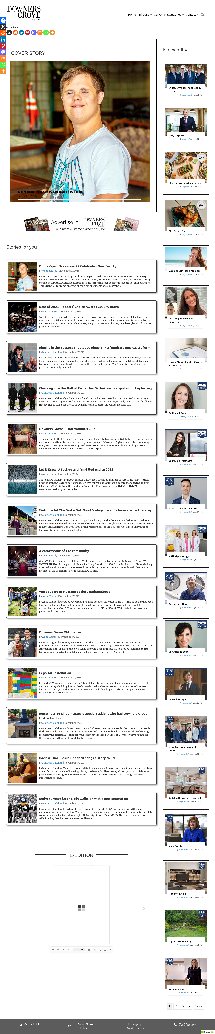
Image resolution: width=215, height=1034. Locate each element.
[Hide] (1, 77)
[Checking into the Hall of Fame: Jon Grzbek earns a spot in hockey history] (81, 398)
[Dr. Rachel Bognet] (186, 402)
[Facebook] (3, 20)
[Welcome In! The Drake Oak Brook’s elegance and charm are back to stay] (81, 520)
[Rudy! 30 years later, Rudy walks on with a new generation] (81, 808)
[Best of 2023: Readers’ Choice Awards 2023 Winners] (81, 317)
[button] (151, 14)
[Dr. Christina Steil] (186, 641)
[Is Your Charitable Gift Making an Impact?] (186, 357)
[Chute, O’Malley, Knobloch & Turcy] (186, 83)
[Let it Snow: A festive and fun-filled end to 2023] (81, 479)
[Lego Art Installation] (81, 683)
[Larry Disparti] (186, 126)
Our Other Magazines (167, 14)
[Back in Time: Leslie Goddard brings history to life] (81, 768)
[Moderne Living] (186, 883)
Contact (191, 14)
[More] (52, 32)
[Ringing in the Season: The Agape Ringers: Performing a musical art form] (81, 357)
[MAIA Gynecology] (186, 545)
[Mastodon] (34, 32)
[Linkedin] (21, 32)
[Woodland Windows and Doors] (186, 738)
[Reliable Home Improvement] (186, 787)
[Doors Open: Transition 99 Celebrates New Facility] (80, 132)
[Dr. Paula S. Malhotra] (186, 450)
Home (132, 14)
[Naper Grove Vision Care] (186, 498)
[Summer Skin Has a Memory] (186, 264)
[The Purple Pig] (186, 220)
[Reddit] (15, 32)
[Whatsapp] (46, 32)
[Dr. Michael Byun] (186, 688)
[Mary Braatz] (186, 835)
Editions (144, 14)
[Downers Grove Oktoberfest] (81, 642)
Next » (198, 1006)
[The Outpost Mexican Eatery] (186, 172)
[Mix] (40, 32)
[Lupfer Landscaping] (186, 930)
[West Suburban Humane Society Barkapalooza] (81, 601)
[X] (9, 32)
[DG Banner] (81, 223)
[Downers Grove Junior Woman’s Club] (81, 439)
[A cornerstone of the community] (81, 561)
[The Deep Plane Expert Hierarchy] (186, 309)
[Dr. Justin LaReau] (186, 593)
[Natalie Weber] (186, 978)
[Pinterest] (27, 32)
